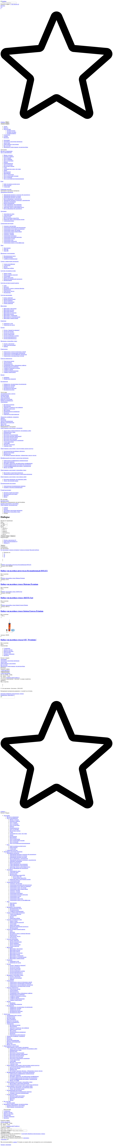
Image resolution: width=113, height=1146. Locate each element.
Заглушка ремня (5, 396)
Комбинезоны (7, 289)
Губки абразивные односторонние (13, 206)
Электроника (4, 402)
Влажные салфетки (9, 156)
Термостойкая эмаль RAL (19, 878)
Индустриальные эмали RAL (11, 218)
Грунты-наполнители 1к (10, 337)
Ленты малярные (8, 300)
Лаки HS (6, 249)
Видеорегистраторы (9, 404)
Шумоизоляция (8, 280)
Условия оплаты (11, 130)
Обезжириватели (8, 364)
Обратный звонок (5, 672)
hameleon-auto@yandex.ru (12, 677)
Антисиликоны (8, 362)
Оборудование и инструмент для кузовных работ (13, 476)
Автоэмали (3, 211)
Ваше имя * (4, 1129)
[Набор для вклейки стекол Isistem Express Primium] (14, 605)
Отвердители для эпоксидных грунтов (14, 356)
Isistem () (4, 531)
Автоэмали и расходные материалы (13, 141)
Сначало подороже (24, 550)
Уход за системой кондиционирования (14, 178)
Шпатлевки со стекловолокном (12, 317)
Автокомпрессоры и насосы (8, 393)
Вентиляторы (7, 406)
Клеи (2, 181)
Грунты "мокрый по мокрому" (12, 330)
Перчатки (6, 287)
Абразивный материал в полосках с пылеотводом (17, 200)
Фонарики (3, 419)
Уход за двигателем (9, 174)
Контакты (6, 137)
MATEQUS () (5, 533)
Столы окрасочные (9, 441)
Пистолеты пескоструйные (11, 437)
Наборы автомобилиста (7, 400)
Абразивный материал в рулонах (12, 196)
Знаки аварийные (5, 397)
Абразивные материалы (7, 192)
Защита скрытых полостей (11, 274)
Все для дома (7, 145)
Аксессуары (7, 143)
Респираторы (7, 292)
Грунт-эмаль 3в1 (17, 876)
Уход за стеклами (8, 165)
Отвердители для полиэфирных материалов (15, 354)
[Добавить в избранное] (1, 563)
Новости (6, 128)
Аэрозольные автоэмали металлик (13, 237)
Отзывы (6, 136)
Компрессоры (7, 454)
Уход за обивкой (8, 159)
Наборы (6, 162)
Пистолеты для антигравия (11, 435)
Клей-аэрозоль (7, 185)
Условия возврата (11, 133)
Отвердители (4, 349)
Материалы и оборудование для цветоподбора (16, 147)
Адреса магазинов (5, 673)
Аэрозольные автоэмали (10, 235)
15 (4, 554)
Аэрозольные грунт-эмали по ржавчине (14, 229)
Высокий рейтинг (34, 550)
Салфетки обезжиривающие (11, 371)
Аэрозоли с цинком (9, 234)
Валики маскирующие (9, 299)
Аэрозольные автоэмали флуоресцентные (15, 227)
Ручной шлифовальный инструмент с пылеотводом (17, 466)
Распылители (7, 171)
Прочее (6, 266)
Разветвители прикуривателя (11, 414)
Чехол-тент (3, 424)
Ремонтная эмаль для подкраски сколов (14, 219)
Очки (5, 285)
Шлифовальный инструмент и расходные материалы (14, 458)
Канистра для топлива (6, 399)
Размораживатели (8, 163)
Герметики (3, 321)
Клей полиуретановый (10, 345)
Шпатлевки (4, 306)
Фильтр (3, 545)
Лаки (2, 245)
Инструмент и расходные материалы (13, 472)
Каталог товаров (5, 123)
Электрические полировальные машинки (14, 486)
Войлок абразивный (9, 203)
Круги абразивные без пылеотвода (13, 208)
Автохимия (7, 140)
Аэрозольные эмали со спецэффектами (14, 242)
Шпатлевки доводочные (10, 308)
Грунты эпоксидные (9, 334)
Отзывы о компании (9, 654)
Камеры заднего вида (9, 408)
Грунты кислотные (9, 331)
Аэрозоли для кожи (9, 233)
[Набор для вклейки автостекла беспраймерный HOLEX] (16, 564)
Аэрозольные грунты (9, 238)
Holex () (4, 529)
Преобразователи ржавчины (11, 366)
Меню (7, 122)
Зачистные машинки (9, 462)
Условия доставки (11, 132)
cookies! (15, 1142)
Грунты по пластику (9, 333)
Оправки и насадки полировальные (13, 487)
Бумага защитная (8, 297)
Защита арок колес (8, 277)
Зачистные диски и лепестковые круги (14, 207)
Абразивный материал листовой (12, 197)
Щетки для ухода (5, 425)
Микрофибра (7, 173)
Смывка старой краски (10, 372)
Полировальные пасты (10, 256)
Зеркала (3, 418)
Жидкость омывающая (6, 151)
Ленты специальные (9, 302)
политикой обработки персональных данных (33, 1133)
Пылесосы (6, 413)
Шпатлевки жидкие (9, 310)
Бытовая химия (5, 500)
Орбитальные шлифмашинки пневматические (16, 460)
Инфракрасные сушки (9, 432)
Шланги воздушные (9, 452)
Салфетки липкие (8, 369)
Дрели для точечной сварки (11, 480)
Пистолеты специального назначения (13, 440)
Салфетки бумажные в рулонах (12, 368)
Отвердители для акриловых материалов (14, 353)
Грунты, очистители (9, 343)
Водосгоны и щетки (9, 166)
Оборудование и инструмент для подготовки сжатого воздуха (17, 448)
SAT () (4, 534)
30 (4, 555)
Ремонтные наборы (9, 268)
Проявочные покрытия (10, 379)
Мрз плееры (7, 410)
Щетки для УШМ (8, 467)
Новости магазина (8, 651)
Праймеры (6, 377)
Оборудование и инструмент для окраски (11, 428)
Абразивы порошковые (10, 201)
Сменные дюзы (8, 446)
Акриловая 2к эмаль (9, 214)
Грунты (3, 327)
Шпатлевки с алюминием (10, 315)
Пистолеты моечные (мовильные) (12, 436)
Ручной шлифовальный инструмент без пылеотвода (17, 464)
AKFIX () (4, 528)
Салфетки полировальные (10, 258)
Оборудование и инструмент (11, 144)
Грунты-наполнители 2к (10, 338)
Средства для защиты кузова (8, 270)
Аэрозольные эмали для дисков (12, 230)
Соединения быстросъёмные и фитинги (14, 451)
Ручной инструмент (6, 490)
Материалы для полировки (8, 253)
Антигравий (7, 276)
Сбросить (13, 536)
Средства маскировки (6, 295)
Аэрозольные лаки (8, 240)
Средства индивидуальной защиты (10, 283)
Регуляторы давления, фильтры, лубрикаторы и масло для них (20, 455)
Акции (5, 126)
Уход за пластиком (8, 160)
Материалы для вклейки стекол (9, 341)
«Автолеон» (26, 1138)
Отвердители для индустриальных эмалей (15, 351)
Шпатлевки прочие (9, 314)
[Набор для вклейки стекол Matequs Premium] (13, 578)
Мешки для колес (8, 155)
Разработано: (8, 695)
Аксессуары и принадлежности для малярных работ (17, 430)
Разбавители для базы (9, 385)
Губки (5, 167)
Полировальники (8, 257)
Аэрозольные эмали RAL (10, 241)
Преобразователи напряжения (11, 411)
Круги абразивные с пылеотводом (13, 199)
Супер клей (7, 186)
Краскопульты (7, 433)
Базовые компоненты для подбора (9, 503)
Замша (5, 170)
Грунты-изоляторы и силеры (11, 335)
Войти (3, 122)
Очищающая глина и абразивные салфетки (15, 365)
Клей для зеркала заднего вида (12, 184)
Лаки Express (7, 248)
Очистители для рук (9, 291)
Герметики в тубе (8, 323)
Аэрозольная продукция (7, 223)
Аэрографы (7, 443)
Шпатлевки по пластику (10, 312)
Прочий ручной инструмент (11, 492)
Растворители (4, 381)
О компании (7, 134)
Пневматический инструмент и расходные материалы (18, 474)
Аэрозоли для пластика (10, 226)
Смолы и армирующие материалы (10, 261)
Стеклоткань (7, 265)
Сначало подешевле (14, 550)
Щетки (5, 496)
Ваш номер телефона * (7, 1130)
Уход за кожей (7, 158)
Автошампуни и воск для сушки (12, 169)
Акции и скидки (8, 649)
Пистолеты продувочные (10, 439)
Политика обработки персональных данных (12, 693)
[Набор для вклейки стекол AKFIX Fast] (11, 591)
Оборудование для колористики (9, 505)
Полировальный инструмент (8, 483)
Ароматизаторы (5, 395)
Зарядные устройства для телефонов (13, 407)
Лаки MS (6, 250)
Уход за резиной (8, 177)
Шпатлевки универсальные (11, 318)
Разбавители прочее (9, 387)
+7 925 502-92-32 (14, 4)
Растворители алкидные (10, 388)
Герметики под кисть (9, 325)
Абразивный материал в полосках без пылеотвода (17, 194)
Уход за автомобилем (6, 152)
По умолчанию (5, 550)
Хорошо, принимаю (6, 1144)
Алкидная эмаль (8, 215)
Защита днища (7, 273)
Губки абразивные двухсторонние (13, 204)
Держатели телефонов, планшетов (10, 417)
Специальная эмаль (9, 220)
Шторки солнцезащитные (7, 422)
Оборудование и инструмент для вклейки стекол (13, 470)
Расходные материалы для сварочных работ (15, 479)
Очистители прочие (9, 361)
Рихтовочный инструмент (10, 494)
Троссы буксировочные (7, 421)
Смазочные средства (6, 189)
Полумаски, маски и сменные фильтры (14, 288)
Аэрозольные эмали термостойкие (13, 231)
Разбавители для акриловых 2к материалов (15, 384)
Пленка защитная (8, 303)
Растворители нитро (9, 389)
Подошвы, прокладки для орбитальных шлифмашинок (18, 463)
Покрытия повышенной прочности (13, 279)
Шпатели (6, 495)
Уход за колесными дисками (11, 176)
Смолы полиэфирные (9, 264)
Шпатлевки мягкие (9, 311)
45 (4, 556)
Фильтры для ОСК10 (9, 444)
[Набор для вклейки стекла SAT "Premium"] (10, 633)
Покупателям (7, 129)
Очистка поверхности (6, 358)
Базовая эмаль (7, 216)
